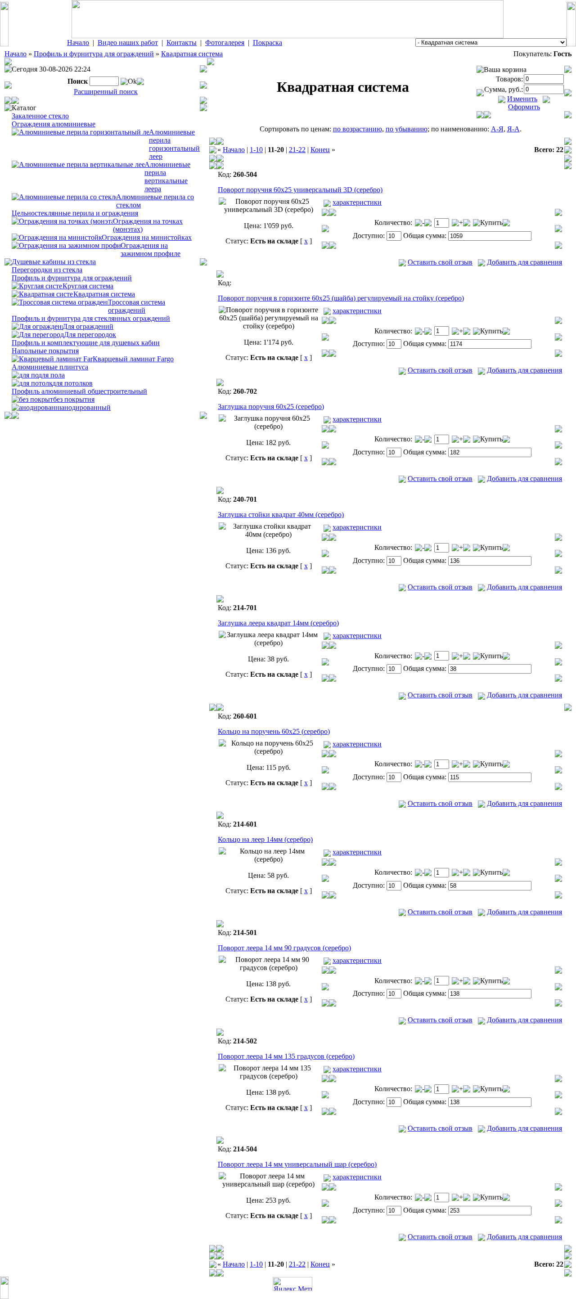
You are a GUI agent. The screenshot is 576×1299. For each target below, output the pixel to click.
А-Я (497, 129)
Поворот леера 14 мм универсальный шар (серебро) (297, 1164)
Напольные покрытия (45, 351)
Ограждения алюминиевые (53, 124)
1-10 (256, 149)
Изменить (522, 99)
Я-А (513, 129)
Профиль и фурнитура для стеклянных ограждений (91, 318)
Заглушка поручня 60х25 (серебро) (271, 406)
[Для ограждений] (37, 326)
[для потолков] (32, 383)
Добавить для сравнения (524, 262)
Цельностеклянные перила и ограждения (75, 213)
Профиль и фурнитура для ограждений (94, 54)
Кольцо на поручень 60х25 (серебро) (274, 731)
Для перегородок (90, 334)
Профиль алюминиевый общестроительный (79, 391)
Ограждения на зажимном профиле (150, 249)
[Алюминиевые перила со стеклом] (64, 196)
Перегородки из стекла (47, 270)
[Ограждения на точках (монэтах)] (62, 221)
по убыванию (407, 129)
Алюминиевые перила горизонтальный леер (174, 144)
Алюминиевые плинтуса (50, 367)
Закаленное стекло (40, 116)
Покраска (267, 42)
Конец (320, 149)
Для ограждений (88, 326)
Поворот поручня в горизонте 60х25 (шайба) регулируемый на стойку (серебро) (341, 298)
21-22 (297, 149)
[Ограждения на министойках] (57, 237)
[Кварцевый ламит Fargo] (52, 358)
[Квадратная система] (42, 293)
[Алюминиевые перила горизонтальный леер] (80, 131)
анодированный (86, 407)
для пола (51, 375)
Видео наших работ (128, 42)
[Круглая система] (37, 285)
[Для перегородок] (38, 334)
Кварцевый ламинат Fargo (133, 359)
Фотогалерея (224, 42)
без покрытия (73, 399)
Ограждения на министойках (147, 237)
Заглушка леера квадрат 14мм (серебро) (278, 623)
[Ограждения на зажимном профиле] (66, 245)
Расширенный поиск (106, 91)
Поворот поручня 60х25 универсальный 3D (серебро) (300, 189)
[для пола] (25, 374)
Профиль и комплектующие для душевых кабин (86, 342)
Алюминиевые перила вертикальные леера (167, 177)
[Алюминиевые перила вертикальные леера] (78, 164)
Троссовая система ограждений (136, 306)
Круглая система (88, 286)
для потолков (72, 383)
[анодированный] (36, 407)
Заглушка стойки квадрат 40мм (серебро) (281, 514)
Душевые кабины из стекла (54, 261)
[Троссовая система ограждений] (60, 302)
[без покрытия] (32, 399)
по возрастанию (357, 129)
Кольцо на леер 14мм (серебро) (265, 839)
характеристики (357, 202)
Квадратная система (192, 54)
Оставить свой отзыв (440, 262)
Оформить (524, 107)
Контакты (181, 42)
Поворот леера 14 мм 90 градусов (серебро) (284, 948)
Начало (78, 42)
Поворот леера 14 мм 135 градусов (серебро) (286, 1056)
